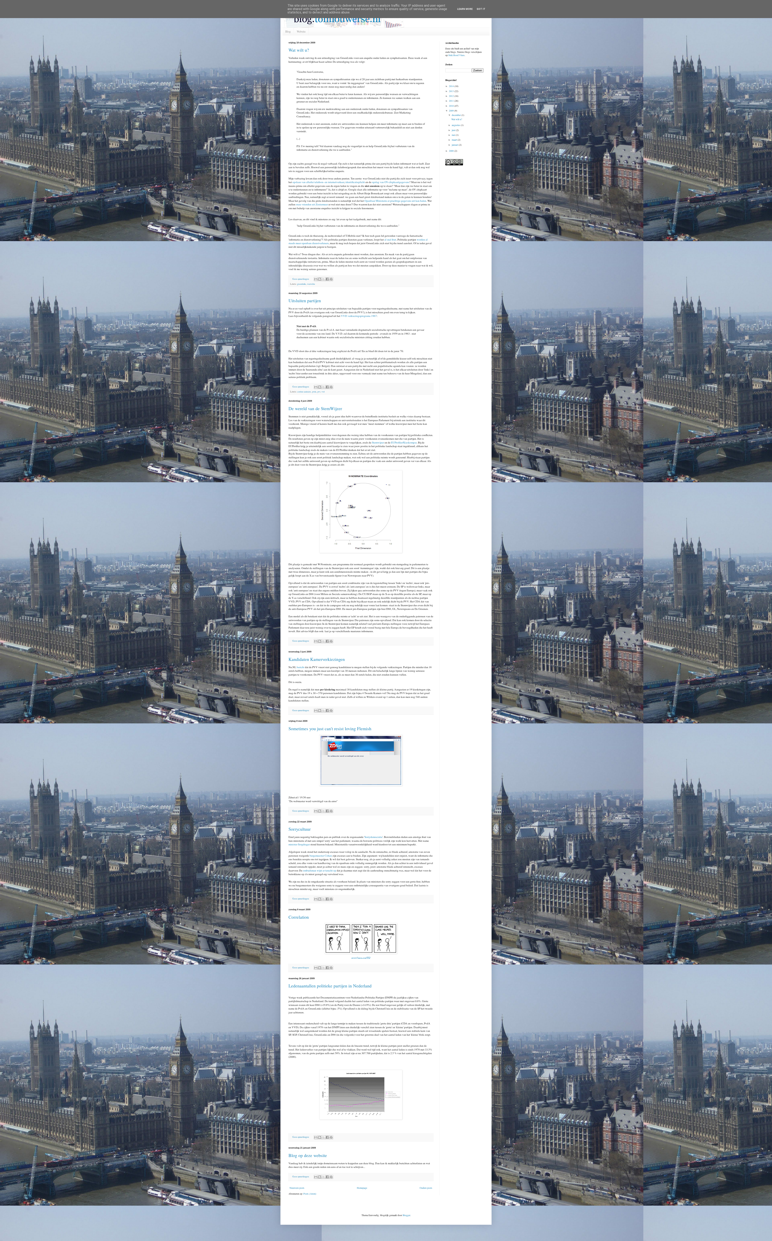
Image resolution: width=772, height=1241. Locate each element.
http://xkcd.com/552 (360, 957)
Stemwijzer (378, 442)
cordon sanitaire (304, 391)
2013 (451, 91)
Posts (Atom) (309, 1193)
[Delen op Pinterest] (331, 279)
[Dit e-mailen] (316, 279)
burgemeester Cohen (321, 855)
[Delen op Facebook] (327, 279)
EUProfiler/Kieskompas (404, 442)
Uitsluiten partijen (304, 300)
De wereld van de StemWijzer (315, 408)
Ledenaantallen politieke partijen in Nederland (330, 986)
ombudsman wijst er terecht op (319, 870)
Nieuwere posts (297, 1187)
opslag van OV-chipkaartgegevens (390, 182)
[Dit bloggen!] (320, 279)
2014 (451, 86)
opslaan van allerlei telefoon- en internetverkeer (318, 182)
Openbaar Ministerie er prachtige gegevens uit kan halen (395, 201)
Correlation (298, 917)
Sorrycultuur (299, 829)
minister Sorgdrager (299, 844)
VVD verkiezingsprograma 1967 (358, 316)
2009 (451, 110)
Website (301, 31)
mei (454, 134)
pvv (318, 391)
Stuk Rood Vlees (456, 55)
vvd (322, 391)
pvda (314, 391)
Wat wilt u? (298, 50)
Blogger (406, 1215)
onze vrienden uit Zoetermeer (311, 204)
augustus (456, 125)
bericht (300, 667)
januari (455, 144)
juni (454, 130)
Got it (481, 9)
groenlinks (301, 284)
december (456, 115)
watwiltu (311, 284)
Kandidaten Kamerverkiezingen (316, 659)
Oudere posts (426, 1187)
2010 (451, 105)
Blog (288, 31)
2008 (451, 150)
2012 (451, 95)
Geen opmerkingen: (301, 278)
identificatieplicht (355, 182)
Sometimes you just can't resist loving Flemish (329, 728)
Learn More (465, 9)
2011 (451, 100)
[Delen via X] (323, 279)
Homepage (362, 1187)
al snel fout (390, 239)
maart (455, 139)
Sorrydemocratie (373, 837)
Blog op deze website (307, 1155)
